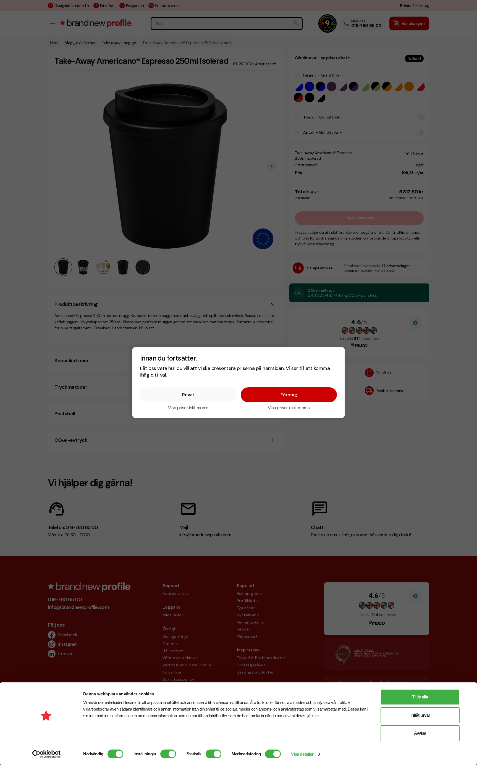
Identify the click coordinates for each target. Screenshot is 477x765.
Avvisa (420, 733)
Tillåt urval (420, 715)
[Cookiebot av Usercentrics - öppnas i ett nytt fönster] (46, 754)
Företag (289, 395)
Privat (188, 395)
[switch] (168, 754)
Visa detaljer (302, 754)
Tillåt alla (420, 697)
